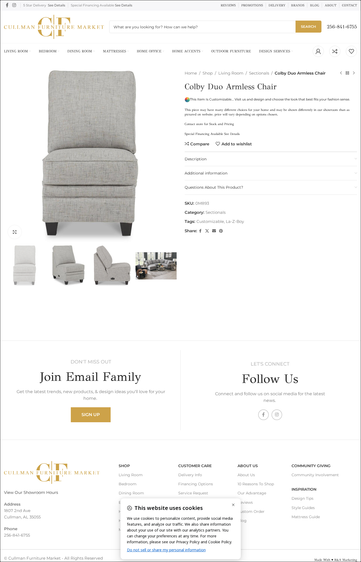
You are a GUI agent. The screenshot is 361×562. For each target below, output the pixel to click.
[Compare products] (335, 51)
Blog (242, 520)
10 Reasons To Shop (256, 484)
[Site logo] (54, 26)
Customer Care (195, 465)
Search (308, 26)
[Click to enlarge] (14, 232)
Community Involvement (315, 474)
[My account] (318, 51)
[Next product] (354, 73)
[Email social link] (214, 231)
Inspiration (304, 489)
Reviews (245, 502)
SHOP (124, 465)
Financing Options (195, 484)
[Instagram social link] (14, 5)
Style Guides (303, 507)
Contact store (194, 124)
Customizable (210, 221)
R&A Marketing (345, 560)
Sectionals (259, 73)
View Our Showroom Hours (31, 492)
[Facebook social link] (7, 5)
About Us (248, 465)
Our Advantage (252, 493)
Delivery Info (190, 474)
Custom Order (251, 511)
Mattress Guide (306, 516)
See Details (56, 5)
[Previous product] (341, 73)
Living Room (230, 73)
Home (191, 73)
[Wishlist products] (351, 51)
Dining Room (131, 493)
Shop (208, 73)
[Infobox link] (342, 27)
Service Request (193, 493)
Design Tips (302, 498)
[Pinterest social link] (221, 231)
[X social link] (207, 231)
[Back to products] (347, 73)
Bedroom (128, 484)
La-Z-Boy (235, 221)
